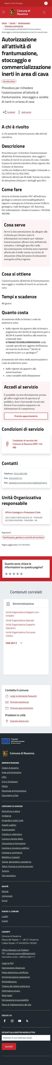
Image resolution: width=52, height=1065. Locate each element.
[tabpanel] (26, 638)
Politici (5, 786)
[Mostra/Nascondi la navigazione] (3, 12)
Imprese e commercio (12, 852)
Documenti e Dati (10, 795)
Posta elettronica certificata (15, 972)
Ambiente (6, 815)
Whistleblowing (9, 981)
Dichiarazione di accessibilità (15, 1000)
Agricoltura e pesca (11, 811)
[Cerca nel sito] (44, 12)
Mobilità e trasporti (11, 857)
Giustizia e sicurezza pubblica (15, 848)
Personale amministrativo (14, 790)
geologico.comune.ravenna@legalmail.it (28, 482)
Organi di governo (10, 767)
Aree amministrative (11, 772)
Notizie (5, 891)
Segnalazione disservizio (13, 967)
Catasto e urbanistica (12, 834)
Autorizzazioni (8, 829)
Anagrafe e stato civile (12, 820)
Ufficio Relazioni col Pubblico (15, 950)
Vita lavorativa (9, 875)
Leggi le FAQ (8, 963)
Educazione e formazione (14, 843)
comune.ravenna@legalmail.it (21, 953)
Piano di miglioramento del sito (16, 1004)
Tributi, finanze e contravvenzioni (17, 866)
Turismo (5, 871)
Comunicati (7, 896)
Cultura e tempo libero (12, 838)
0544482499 (20, 473)
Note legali (7, 995)
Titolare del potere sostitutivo (16, 986)
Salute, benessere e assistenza (16, 861)
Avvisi (4, 900)
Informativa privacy (11, 990)
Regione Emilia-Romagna (13, 3)
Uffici (4, 777)
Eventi (5, 921)
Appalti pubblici (9, 825)
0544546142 (15, 478)
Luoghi (5, 916)
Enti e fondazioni (10, 781)
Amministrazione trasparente (16, 977)
